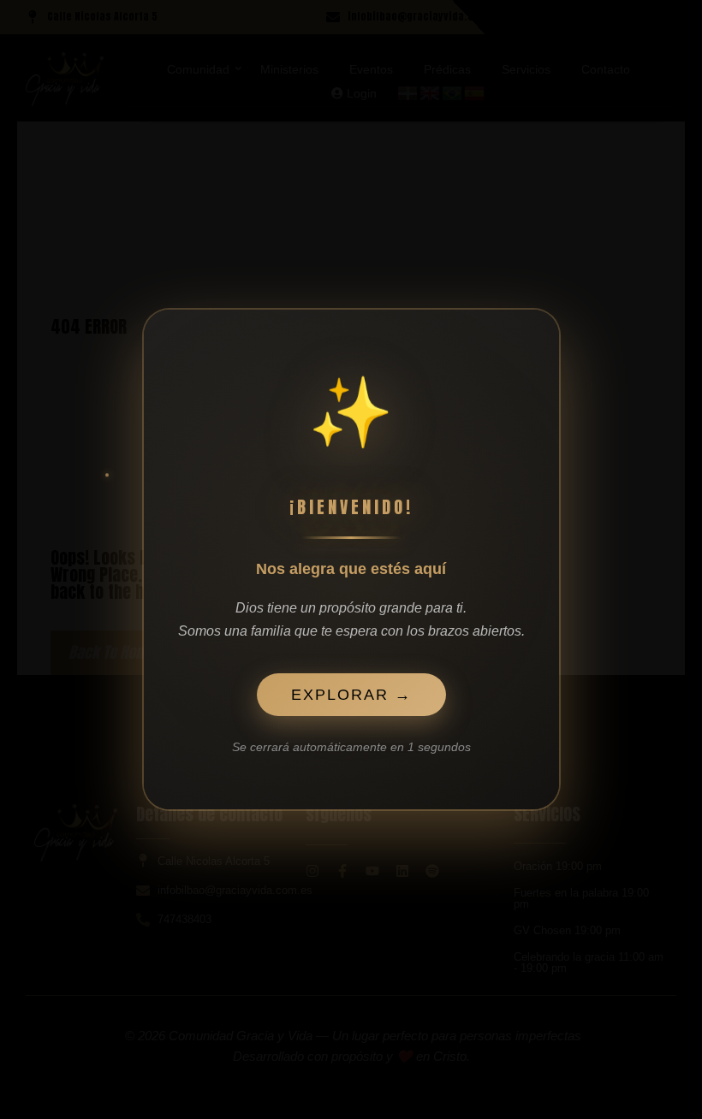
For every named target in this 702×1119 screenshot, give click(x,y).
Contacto (605, 69)
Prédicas (447, 69)
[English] (430, 92)
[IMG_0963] (65, 78)
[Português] (453, 92)
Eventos (371, 69)
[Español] (475, 92)
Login (360, 93)
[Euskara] (408, 92)
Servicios (526, 69)
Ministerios (289, 69)
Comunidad (198, 69)
